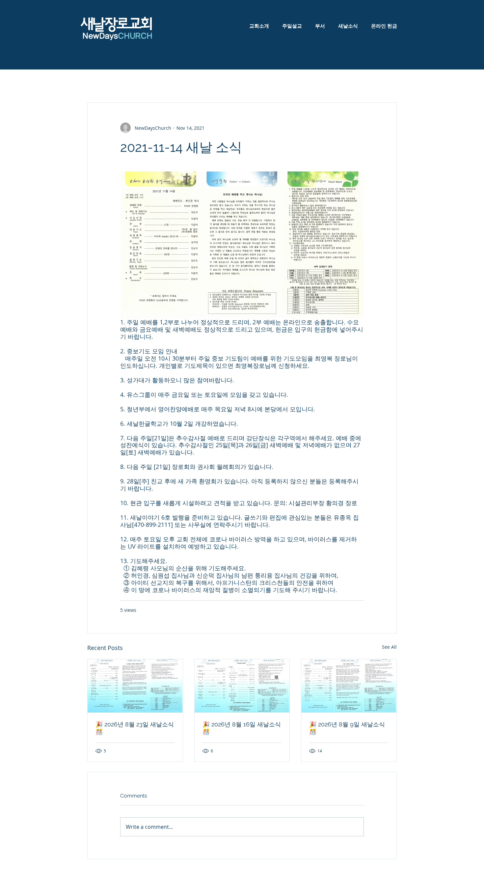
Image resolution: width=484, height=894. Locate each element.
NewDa (95, 36)
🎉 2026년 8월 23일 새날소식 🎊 (134, 728)
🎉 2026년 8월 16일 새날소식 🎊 (241, 728)
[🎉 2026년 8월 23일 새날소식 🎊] (135, 686)
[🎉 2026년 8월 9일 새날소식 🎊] (348, 686)
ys (130, 36)
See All (389, 647)
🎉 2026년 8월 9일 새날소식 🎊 (347, 728)
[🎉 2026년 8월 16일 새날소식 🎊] (242, 686)
